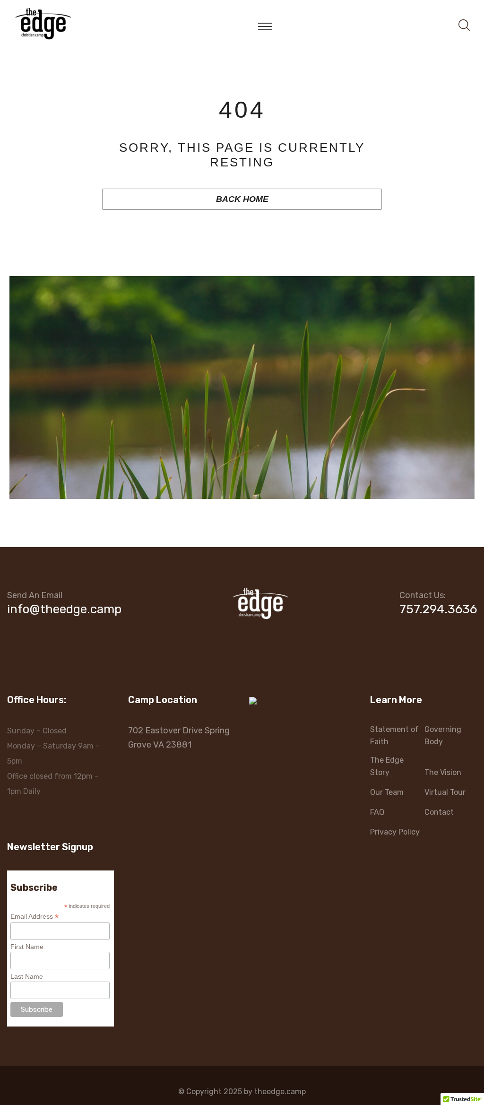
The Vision (442, 772)
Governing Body (442, 735)
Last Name (26, 976)
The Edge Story (387, 766)
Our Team (387, 792)
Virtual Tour (445, 792)
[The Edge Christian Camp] (43, 22)
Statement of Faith (394, 735)
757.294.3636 (438, 609)
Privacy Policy (395, 831)
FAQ (377, 812)
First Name (26, 946)
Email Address (34, 916)
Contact (439, 812)
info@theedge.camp (64, 609)
